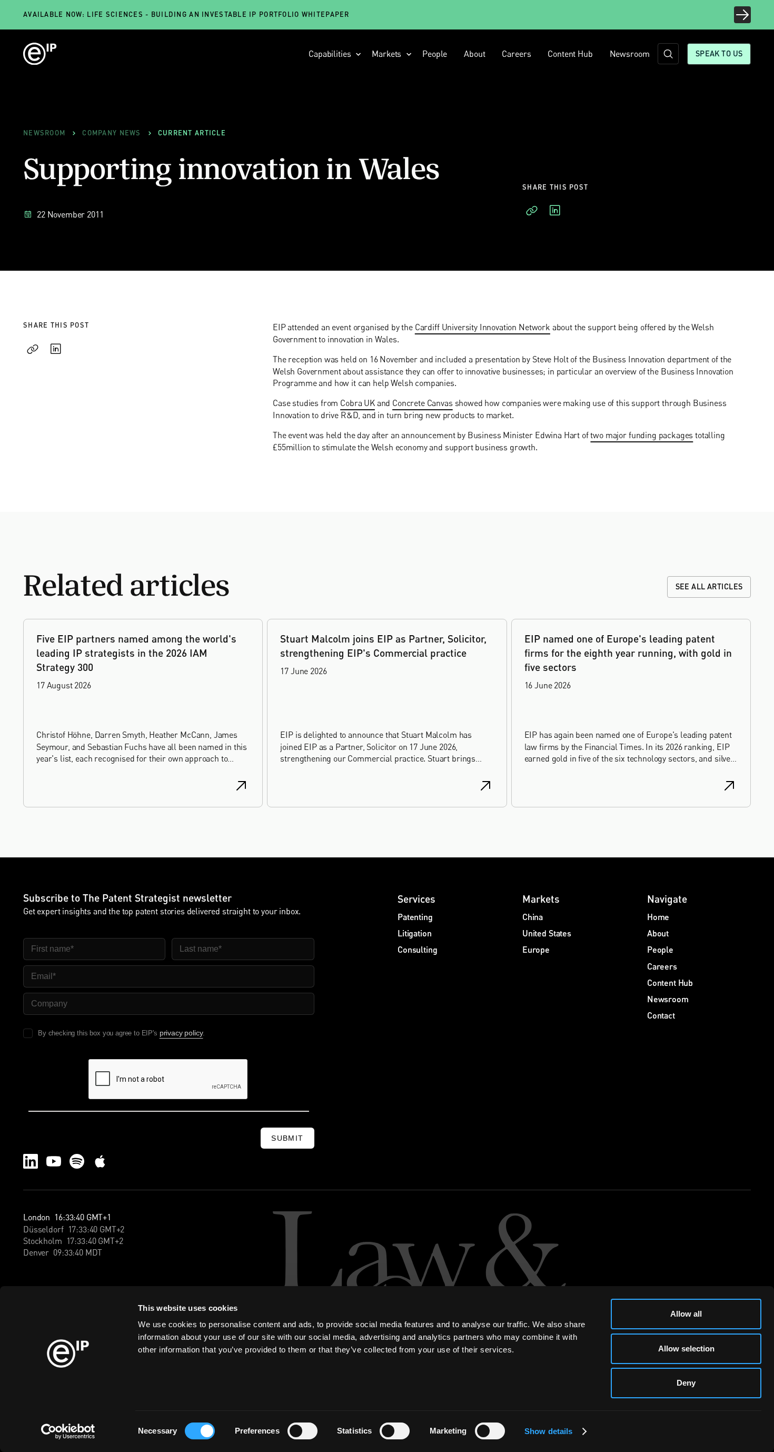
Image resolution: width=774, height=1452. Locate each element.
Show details (548, 1431)
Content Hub (570, 53)
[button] (331, 53)
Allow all (686, 1313)
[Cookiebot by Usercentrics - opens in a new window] (68, 1431)
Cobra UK (357, 403)
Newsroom (630, 53)
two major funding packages (641, 435)
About (474, 53)
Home (658, 917)
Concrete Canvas (422, 403)
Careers (516, 53)
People (434, 53)
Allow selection (686, 1348)
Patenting (415, 917)
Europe (536, 949)
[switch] (302, 1431)
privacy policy (181, 1033)
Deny (686, 1382)
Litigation (414, 933)
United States (546, 933)
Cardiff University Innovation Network (482, 327)
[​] (668, 53)
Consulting (417, 949)
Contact (661, 1015)
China (532, 917)
